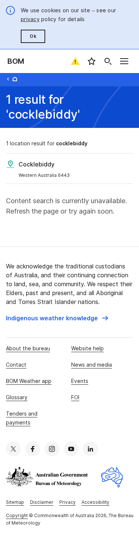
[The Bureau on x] (13, 449)
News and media (91, 364)
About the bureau (28, 348)
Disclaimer (41, 502)
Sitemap (15, 502)
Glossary (16, 397)
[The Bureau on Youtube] (71, 449)
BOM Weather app (29, 381)
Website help (87, 348)
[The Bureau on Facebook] (32, 449)
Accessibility (95, 502)
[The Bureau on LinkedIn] (90, 449)
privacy (30, 19)
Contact (16, 364)
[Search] (107, 61)
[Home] (15, 79)
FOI (75, 397)
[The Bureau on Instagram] (51, 449)
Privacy (67, 502)
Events (79, 381)
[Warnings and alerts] (75, 61)
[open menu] (124, 61)
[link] (57, 318)
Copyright (17, 515)
